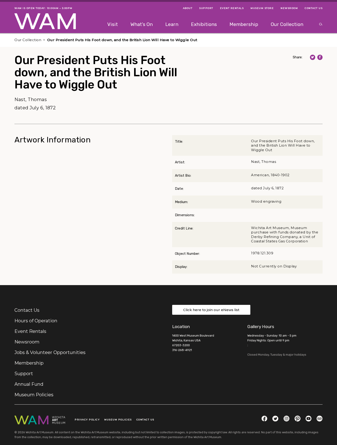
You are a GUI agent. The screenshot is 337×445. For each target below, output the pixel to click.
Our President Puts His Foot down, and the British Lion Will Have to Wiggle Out (122, 40)
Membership (29, 363)
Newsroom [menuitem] (289, 8)
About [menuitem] (188, 8)
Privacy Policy (87, 419)
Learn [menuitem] (171, 24)
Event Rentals (30, 331)
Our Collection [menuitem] (287, 24)
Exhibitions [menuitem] (204, 24)
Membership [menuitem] (243, 24)
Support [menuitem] (206, 8)
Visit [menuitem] (112, 24)
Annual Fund (28, 384)
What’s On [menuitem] (141, 24)
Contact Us (26, 310)
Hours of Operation (35, 320)
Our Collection (27, 40)
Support (23, 373)
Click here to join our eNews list (211, 310)
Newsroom (26, 342)
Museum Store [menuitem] (262, 8)
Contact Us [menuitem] (314, 8)
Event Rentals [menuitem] (232, 8)
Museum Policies (33, 394)
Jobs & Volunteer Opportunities (50, 352)
